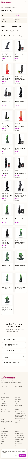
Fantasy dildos (6, 30)
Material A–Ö (4, 437)
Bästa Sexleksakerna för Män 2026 (6, 422)
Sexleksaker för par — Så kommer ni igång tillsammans (20, 416)
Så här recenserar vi (19, 435)
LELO (16, 393)
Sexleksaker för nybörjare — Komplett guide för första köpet (21, 412)
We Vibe (17, 395)
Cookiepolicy (18, 445)
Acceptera (22, 455)
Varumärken (7, 7)
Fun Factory (18, 399)
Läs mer (4, 452)
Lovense (17, 401)
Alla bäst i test (4, 425)
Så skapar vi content (19, 437)
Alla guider (17, 422)
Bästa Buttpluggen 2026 (6, 416)
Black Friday (4, 433)
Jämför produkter (5, 435)
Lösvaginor (3, 403)
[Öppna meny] (26, 2)
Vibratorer (3, 391)
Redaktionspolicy (19, 433)
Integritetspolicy (18, 443)
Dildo (2, 389)
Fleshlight (17, 397)
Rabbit (2, 399)
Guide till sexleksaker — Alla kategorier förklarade (20, 419)
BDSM (2, 395)
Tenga (16, 403)
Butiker (2, 441)
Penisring (3, 401)
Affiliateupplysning (19, 439)
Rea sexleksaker (4, 431)
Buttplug (15, 30)
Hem (2, 7)
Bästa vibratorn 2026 (6, 411)
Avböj (16, 455)
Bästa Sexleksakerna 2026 (5, 418)
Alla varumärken (18, 405)
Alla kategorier (4, 405)
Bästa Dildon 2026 (5, 414)
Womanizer (17, 391)
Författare (17, 441)
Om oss (17, 431)
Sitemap (3, 443)
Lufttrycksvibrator (5, 397)
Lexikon (2, 439)
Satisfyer (17, 389)
